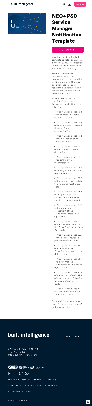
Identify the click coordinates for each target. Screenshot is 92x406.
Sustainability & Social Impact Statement (25, 380)
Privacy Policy (51, 380)
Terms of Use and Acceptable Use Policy (25, 386)
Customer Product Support (20, 391)
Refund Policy (51, 386)
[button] (7, 4)
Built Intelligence (22, 400)
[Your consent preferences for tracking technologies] (88, 402)
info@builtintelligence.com (22, 355)
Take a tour (80, 4)
